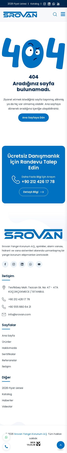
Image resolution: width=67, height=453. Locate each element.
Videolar (7, 406)
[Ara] (55, 14)
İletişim (6, 366)
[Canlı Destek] (6, 447)
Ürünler (6, 342)
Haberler (7, 400)
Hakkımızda (9, 348)
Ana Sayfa (8, 335)
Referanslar (9, 360)
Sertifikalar (9, 354)
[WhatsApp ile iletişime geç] (6, 437)
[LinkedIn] (49, 3)
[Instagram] (44, 3)
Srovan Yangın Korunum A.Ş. (30, 434)
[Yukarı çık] (61, 445)
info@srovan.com (19, 314)
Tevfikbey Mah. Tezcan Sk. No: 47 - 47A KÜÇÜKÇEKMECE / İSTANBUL (33, 290)
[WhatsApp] (53, 3)
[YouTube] (58, 3)
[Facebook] (5, 264)
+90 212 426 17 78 (38, 182)
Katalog (35, 3)
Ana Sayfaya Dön (33, 117)
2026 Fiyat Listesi (17, 3)
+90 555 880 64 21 (19, 307)
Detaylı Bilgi (30, 192)
